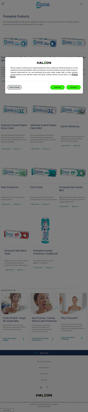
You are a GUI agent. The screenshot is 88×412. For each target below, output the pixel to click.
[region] (44, 75)
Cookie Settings (14, 87)
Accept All (73, 87)
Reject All (57, 87)
